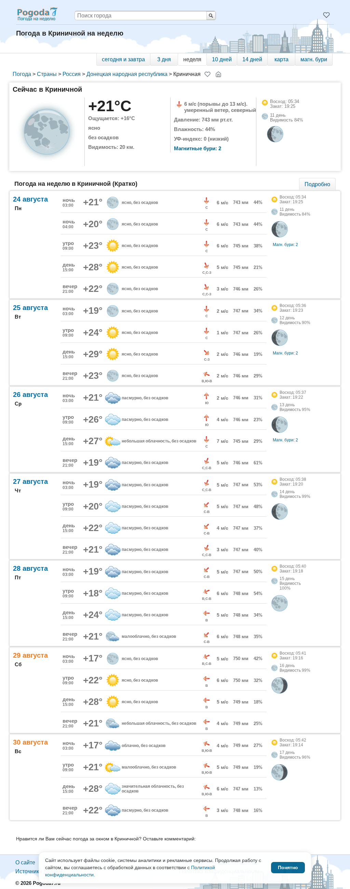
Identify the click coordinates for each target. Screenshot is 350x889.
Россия (72, 74)
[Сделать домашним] (218, 74)
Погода (22, 74)
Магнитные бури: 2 (197, 148)
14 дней (252, 59)
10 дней (222, 59)
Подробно (317, 184)
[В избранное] (207, 74)
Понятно (288, 867)
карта (281, 59)
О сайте (25, 862)
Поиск (211, 15)
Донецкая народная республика (126, 74)
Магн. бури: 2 (285, 244)
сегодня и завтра (123, 59)
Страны (47, 74)
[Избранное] (326, 15)
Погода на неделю (36, 14)
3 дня (164, 59)
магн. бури (313, 59)
